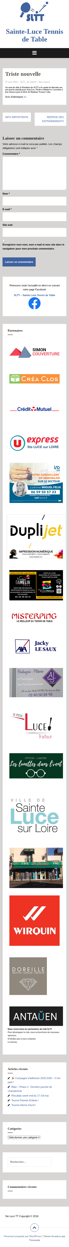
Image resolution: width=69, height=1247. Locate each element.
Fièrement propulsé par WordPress (22, 1236)
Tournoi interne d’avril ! (23, 1105)
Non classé (44, 82)
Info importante (16, 117)
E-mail (7, 209)
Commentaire (11, 153)
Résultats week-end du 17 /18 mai (30, 1095)
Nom (6, 193)
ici (25, 96)
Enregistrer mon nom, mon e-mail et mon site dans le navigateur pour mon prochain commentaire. (33, 246)
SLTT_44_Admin (28, 82)
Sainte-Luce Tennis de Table (34, 35)
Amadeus (56, 1236)
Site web (8, 224)
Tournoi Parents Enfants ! (25, 1100)
